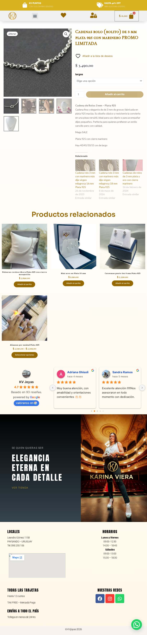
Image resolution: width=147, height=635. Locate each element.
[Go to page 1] (94, 411)
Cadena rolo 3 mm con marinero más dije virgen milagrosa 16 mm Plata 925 (85, 180)
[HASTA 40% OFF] (100, 5)
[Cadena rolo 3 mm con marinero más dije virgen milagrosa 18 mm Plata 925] (109, 165)
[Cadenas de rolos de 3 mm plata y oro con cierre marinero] (133, 165)
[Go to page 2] (97, 411)
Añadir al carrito (114, 94)
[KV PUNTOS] (24, 5)
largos (79, 74)
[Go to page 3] (100, 411)
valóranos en (24, 403)
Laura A (72, 372)
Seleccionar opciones (24, 355)
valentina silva (122, 372)
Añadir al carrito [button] (24, 284)
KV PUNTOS (35, 3)
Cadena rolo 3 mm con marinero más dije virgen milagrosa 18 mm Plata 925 (109, 180)
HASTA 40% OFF (112, 3)
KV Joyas (26, 382)
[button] (35, 16)
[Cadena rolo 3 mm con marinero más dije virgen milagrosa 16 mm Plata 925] (85, 165)
